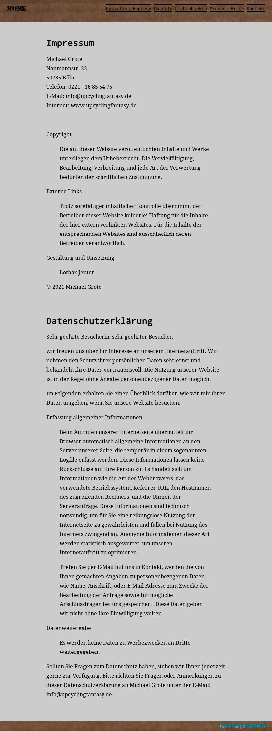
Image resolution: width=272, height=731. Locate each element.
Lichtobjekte (191, 8)
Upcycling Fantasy (128, 8)
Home (16, 8)
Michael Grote (227, 8)
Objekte (163, 8)
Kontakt (256, 8)
